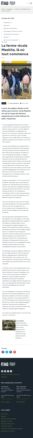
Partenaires (7, 25)
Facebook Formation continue (9, 374)
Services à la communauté (11, 40)
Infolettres (4, 377)
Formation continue (6, 426)
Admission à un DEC (6, 421)
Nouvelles (9, 9)
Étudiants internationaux (7, 423)
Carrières (6, 37)
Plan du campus (5, 401)
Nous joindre (4, 414)
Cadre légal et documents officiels (13, 31)
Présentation (7, 22)
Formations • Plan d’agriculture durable (11, 428)
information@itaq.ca (7, 398)
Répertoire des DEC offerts (8, 419)
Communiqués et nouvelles (11, 34)
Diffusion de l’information (10, 28)
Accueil (3, 9)
